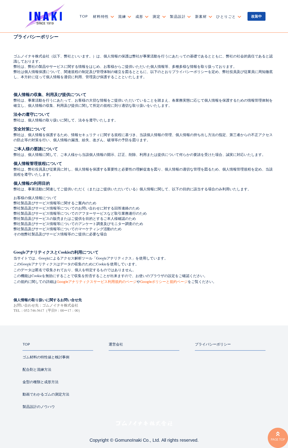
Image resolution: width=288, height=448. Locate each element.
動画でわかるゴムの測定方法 (45, 394)
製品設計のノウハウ (38, 406)
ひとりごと (226, 16)
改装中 (256, 16)
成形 (139, 16)
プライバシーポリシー (213, 344)
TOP (83, 16)
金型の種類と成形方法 (40, 382)
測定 (156, 16)
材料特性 (101, 16)
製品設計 (178, 16)
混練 (122, 16)
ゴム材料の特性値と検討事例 (45, 357)
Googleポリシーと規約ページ (164, 281)
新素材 (201, 16)
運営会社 (116, 344)
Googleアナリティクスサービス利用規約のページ (97, 281)
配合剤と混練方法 (36, 369)
